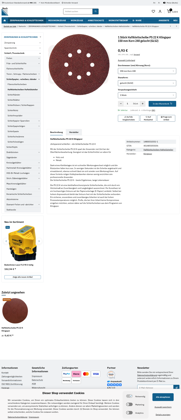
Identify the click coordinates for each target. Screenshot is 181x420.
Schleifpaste (13, 131)
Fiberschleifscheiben (17, 84)
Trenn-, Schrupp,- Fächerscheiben (22, 74)
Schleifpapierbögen (16, 126)
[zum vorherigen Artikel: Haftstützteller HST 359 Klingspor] (170, 26)
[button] (153, 11)
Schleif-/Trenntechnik (14, 53)
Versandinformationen (12, 380)
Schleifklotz (13, 110)
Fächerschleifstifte (15, 68)
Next (39, 241)
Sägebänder (12, 157)
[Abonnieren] (176, 388)
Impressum (37, 376)
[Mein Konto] (160, 11)
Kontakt (5, 372)
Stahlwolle (11, 209)
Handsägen (11, 189)
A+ (154, 3)
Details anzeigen (163, 414)
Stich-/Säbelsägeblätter (17, 178)
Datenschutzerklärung (147, 375)
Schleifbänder (14, 94)
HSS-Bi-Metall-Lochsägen (18, 173)
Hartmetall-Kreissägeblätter (19, 168)
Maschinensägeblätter (16, 183)
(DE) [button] (153, 110)
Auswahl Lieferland (126, 60)
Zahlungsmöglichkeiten (12, 376)
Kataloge (5, 388)
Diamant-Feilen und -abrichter (20, 204)
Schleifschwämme (16, 136)
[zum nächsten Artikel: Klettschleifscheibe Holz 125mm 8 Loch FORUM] (176, 26)
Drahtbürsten (12, 152)
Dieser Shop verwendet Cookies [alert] (63, 393)
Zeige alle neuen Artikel (23, 277)
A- (159, 3)
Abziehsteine (12, 199)
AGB (34, 384)
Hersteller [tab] (74, 132)
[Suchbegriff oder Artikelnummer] (95, 12)
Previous (6, 241)
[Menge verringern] (121, 104)
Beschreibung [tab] (56, 132)
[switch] (129, 396)
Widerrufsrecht (38, 387)
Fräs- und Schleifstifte (16, 63)
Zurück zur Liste (10, 26)
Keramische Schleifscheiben (19, 194)
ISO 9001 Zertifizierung (12, 384)
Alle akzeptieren (163, 397)
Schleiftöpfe (12, 147)
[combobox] (147, 71)
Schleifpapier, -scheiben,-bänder (22, 79)
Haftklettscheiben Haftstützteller (158, 149)
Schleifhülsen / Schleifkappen (21, 105)
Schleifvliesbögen (16, 142)
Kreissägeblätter (14, 162)
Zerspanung (9, 42)
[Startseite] (5, 20)
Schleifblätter (14, 100)
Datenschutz (37, 380)
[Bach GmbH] (5, 11)
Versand (137, 54)
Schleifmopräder (15, 115)
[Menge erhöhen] (142, 104)
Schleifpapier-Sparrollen (19, 121)
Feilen (9, 58)
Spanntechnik (10, 48)
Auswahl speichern (163, 407)
